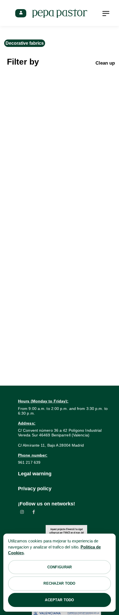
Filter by (23, 61)
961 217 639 (29, 462)
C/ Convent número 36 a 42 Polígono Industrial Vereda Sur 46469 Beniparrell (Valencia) (60, 432)
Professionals (20, 13)
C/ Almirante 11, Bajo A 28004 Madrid (51, 445)
